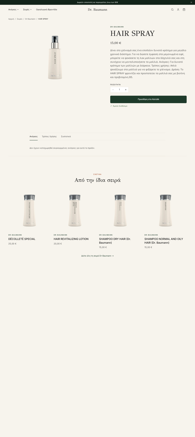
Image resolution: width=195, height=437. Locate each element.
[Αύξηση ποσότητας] (125, 89)
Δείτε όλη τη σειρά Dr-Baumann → (97, 256)
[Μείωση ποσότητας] (113, 89)
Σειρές (26, 9)
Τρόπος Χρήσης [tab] (49, 136)
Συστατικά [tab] (66, 136)
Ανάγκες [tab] (34, 136)
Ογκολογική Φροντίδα (46, 9)
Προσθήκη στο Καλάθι (148, 99)
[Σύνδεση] (178, 9)
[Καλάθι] (184, 9)
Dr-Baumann (30, 19)
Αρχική (11, 19)
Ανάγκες (12, 9)
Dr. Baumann (97, 9)
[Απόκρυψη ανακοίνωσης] (191, 2)
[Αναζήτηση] (172, 9)
